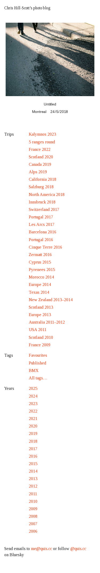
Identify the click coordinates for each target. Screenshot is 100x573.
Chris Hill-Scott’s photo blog (27, 8)
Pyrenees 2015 (42, 269)
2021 (33, 418)
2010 (33, 501)
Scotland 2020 (41, 157)
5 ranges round (42, 142)
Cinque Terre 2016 (45, 247)
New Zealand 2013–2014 (51, 299)
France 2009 (39, 345)
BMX (34, 370)
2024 (33, 396)
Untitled (50, 104)
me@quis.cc (41, 548)
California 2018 (42, 179)
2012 (33, 486)
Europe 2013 (40, 314)
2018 (33, 441)
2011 (33, 494)
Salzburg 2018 (41, 187)
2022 (33, 411)
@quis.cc (78, 548)
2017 (33, 448)
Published (37, 363)
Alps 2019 (38, 172)
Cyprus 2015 (40, 262)
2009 (33, 509)
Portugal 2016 (41, 239)
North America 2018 (47, 194)
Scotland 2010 (41, 337)
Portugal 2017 (41, 217)
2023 (33, 403)
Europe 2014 (40, 284)
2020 (33, 426)
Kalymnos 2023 (42, 134)
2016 (33, 456)
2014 (33, 471)
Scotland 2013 (41, 307)
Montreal (39, 111)
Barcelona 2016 (42, 232)
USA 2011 (37, 329)
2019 (33, 433)
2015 (33, 463)
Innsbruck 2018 (42, 202)
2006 (33, 531)
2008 (33, 516)
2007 (33, 523)
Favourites (38, 355)
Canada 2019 (40, 164)
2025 (33, 388)
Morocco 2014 (41, 277)
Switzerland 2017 (44, 209)
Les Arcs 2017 (41, 224)
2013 (33, 478)
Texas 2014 (39, 292)
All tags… (38, 378)
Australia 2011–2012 (47, 322)
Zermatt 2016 (40, 254)
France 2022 (39, 149)
